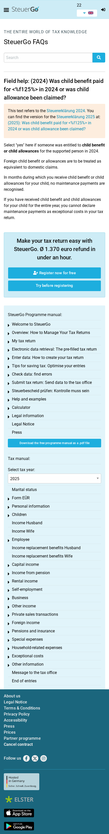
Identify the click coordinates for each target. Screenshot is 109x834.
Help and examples (29, 399)
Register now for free (57, 273)
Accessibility (15, 720)
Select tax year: (21, 469)
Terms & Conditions (22, 708)
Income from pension (31, 572)
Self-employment (27, 589)
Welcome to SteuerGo (31, 324)
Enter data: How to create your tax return (48, 357)
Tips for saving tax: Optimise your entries (48, 365)
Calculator (21, 407)
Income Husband (27, 522)
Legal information (28, 415)
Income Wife (23, 531)
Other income (24, 606)
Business (20, 597)
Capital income (25, 564)
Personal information (31, 506)
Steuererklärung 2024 (66, 110)
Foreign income (26, 622)
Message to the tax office (34, 672)
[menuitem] (87, 13)
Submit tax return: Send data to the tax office (52, 382)
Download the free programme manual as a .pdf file (54, 443)
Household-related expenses (37, 647)
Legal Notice (23, 424)
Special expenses (27, 639)
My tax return (23, 340)
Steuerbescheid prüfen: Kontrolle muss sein (50, 390)
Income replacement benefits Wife (42, 556)
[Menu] (7, 10)
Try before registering (54, 285)
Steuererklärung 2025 (76, 116)
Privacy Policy (17, 714)
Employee (20, 539)
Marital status (24, 489)
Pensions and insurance (33, 631)
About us (12, 696)
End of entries (24, 680)
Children (19, 514)
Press (17, 432)
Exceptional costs (27, 656)
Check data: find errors (32, 374)
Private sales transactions (35, 614)
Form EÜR (21, 498)
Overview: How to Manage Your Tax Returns (51, 332)
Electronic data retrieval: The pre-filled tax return (54, 349)
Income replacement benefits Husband (46, 547)
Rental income (25, 581)
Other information (28, 664)
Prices (9, 732)
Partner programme (22, 738)
